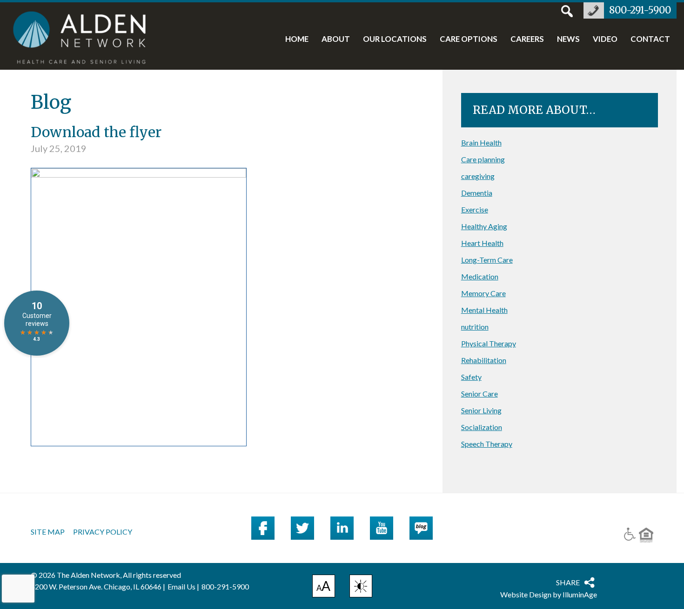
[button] (360, 586)
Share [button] (568, 582)
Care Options (468, 39)
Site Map (48, 532)
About (336, 39)
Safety (471, 376)
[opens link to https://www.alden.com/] (84, 38)
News (568, 39)
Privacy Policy (102, 532)
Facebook (263, 528)
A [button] (323, 587)
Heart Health (482, 242)
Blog (421, 528)
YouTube (381, 528)
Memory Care (483, 293)
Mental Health (484, 309)
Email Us (181, 586)
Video (605, 39)
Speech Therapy (486, 443)
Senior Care (479, 393)
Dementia (476, 192)
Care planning (483, 159)
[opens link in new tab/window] (139, 173)
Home (296, 39)
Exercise (474, 209)
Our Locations (395, 39)
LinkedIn (342, 528)
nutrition (475, 326)
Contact (650, 39)
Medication (479, 276)
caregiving (478, 176)
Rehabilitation (483, 360)
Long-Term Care (487, 259)
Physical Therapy (488, 343)
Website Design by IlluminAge (548, 594)
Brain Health (481, 142)
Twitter (302, 528)
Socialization (481, 427)
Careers (527, 39)
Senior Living (481, 410)
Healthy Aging (484, 226)
